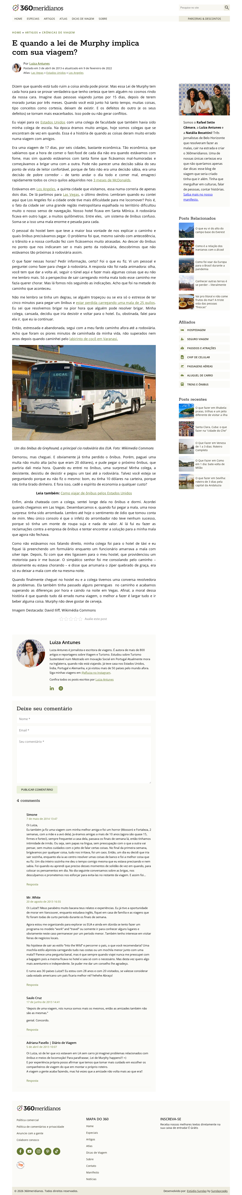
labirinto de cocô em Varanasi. (93, 338)
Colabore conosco (28, 1140)
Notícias (91, 1179)
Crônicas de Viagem (58, 32)
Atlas (63, 18)
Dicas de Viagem (83, 18)
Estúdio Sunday (197, 1191)
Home (18, 18)
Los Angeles (76, 73)
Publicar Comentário (37, 789)
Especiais (33, 18)
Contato (91, 1166)
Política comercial (28, 1120)
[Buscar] (227, 8)
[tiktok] (56, 1152)
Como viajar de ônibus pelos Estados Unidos (96, 493)
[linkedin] (52, 689)
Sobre (103, 18)
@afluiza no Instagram (95, 672)
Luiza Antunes (39, 63)
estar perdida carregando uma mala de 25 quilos (115, 302)
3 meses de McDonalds (111, 180)
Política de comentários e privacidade (40, 1126)
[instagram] (61, 689)
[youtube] (29, 1152)
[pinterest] (47, 1152)
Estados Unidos (56, 73)
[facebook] (20, 1152)
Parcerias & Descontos (204, 18)
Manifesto (92, 1172)
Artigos (49, 18)
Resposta (32, 884)
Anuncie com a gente (30, 1133)
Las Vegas (37, 73)
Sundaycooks (219, 1191)
